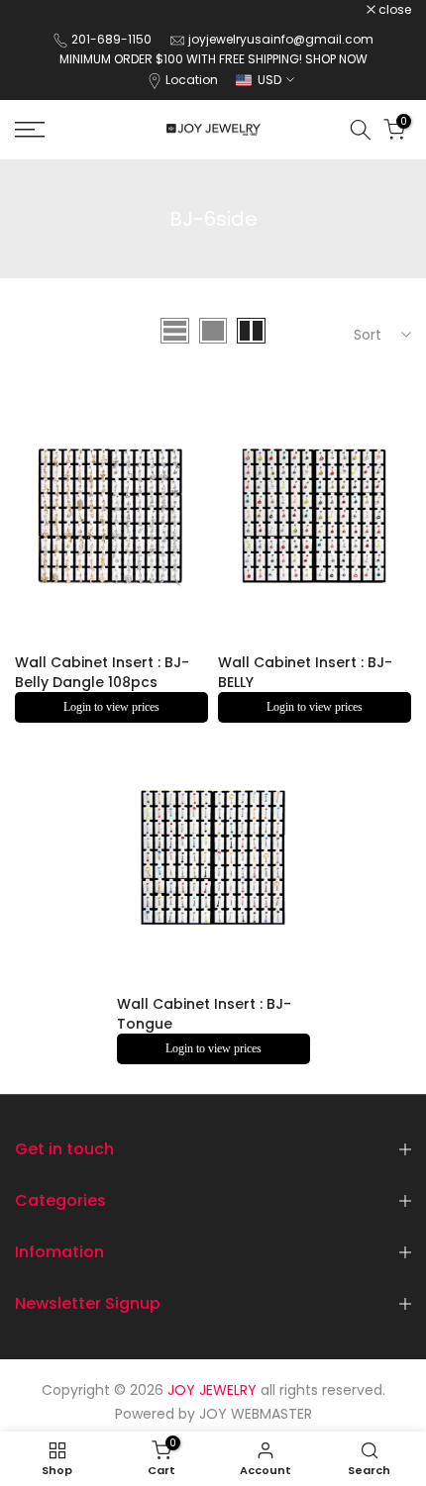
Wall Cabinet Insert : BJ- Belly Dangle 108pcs (102, 672)
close (393, 10)
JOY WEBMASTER (255, 1414)
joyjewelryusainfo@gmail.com (280, 39)
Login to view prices (111, 707)
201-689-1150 (113, 39)
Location (191, 79)
